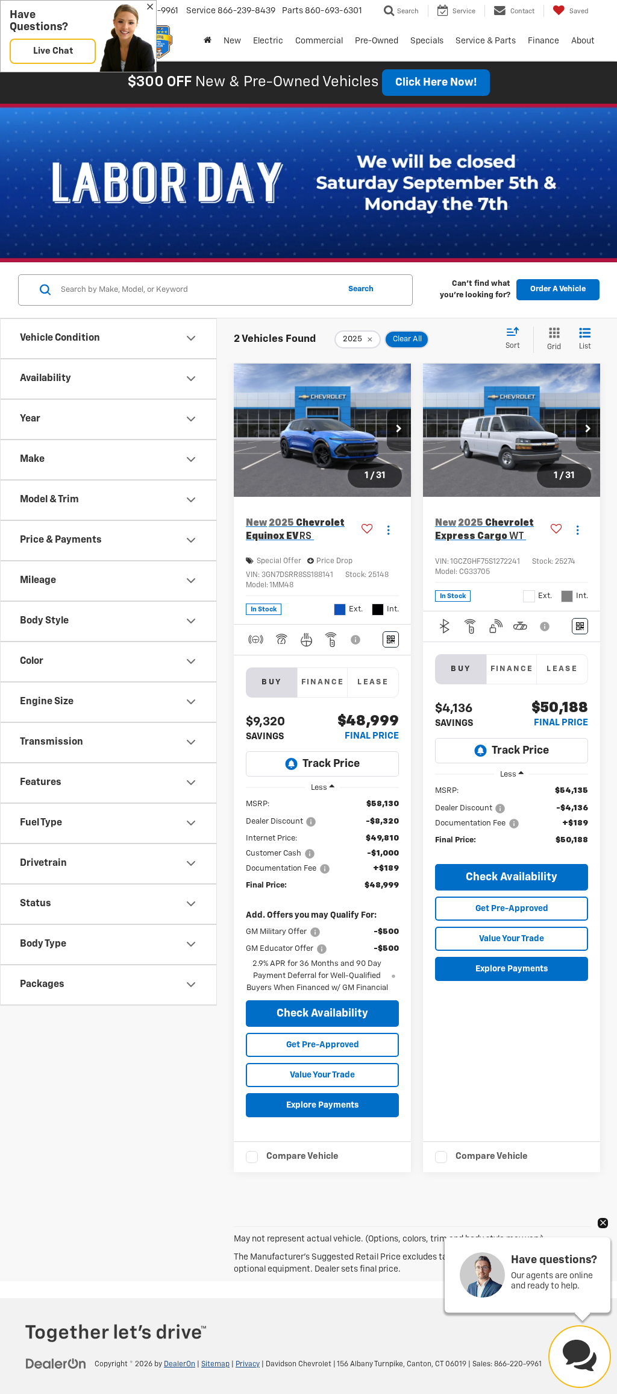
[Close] (150, 8)
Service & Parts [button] (486, 41)
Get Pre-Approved (322, 1045)
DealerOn (179, 1364)
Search (361, 289)
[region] (322, 896)
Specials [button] (426, 41)
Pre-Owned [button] (376, 41)
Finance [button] (543, 41)
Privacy (248, 1364)
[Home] (208, 41)
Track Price (331, 763)
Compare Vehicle (302, 1156)
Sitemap (215, 1364)
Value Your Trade (322, 1075)
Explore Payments (322, 1105)
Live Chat (53, 50)
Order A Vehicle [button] (558, 289)
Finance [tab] (323, 682)
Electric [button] (268, 41)
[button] (399, 430)
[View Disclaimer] (356, 639)
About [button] (583, 41)
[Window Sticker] (391, 639)
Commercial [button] (319, 41)
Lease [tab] (373, 682)
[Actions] (388, 530)
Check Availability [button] (322, 1013)
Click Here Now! (436, 82)
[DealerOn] (56, 1364)
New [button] (232, 41)
